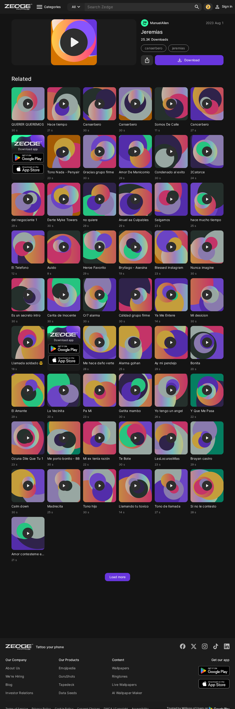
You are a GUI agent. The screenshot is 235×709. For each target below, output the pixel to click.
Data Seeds (68, 693)
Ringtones (119, 676)
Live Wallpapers (124, 685)
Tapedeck (66, 685)
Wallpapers (120, 668)
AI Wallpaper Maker (127, 693)
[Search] (197, 7)
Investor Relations (19, 693)
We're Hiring (15, 676)
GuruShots (67, 676)
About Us (13, 668)
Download (192, 60)
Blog (9, 685)
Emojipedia (67, 668)
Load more (117, 577)
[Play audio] (74, 42)
